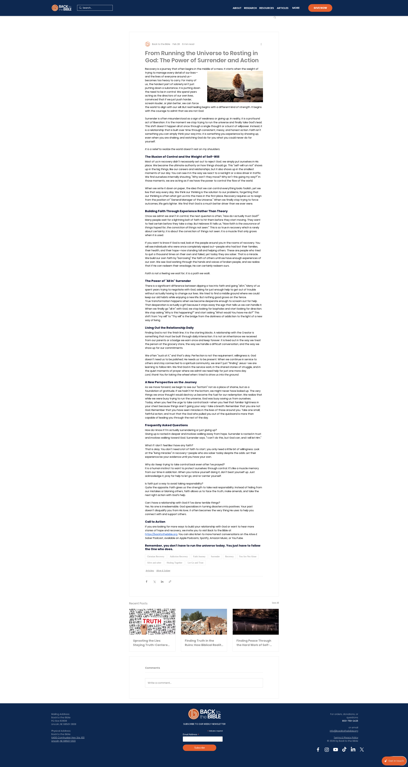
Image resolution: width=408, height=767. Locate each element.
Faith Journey (199, 556)
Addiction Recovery (179, 556)
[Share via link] (169, 581)
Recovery (229, 556)
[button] (274, 17)
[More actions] (261, 44)
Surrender (215, 556)
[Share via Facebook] (146, 581)
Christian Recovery (155, 556)
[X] (362, 749)
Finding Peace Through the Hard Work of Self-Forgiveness (254, 643)
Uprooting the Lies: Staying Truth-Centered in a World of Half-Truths (151, 643)
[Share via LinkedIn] (162, 581)
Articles (150, 570)
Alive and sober (154, 563)
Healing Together (174, 563)
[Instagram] (327, 749)
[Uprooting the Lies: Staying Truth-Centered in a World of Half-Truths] (152, 622)
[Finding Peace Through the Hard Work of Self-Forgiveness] (256, 622)
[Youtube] (335, 749)
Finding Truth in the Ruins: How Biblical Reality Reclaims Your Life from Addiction (204, 643)
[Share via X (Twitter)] (154, 581)
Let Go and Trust (195, 563)
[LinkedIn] (353, 749)
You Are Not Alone (247, 556)
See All (275, 602)
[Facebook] (318, 749)
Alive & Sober (163, 570)
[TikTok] (344, 749)
